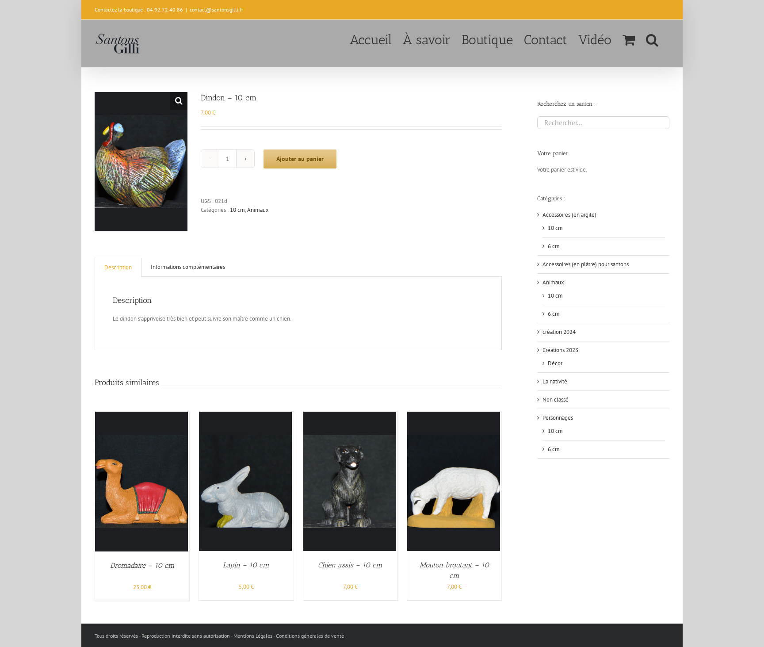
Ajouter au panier (300, 159)
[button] (652, 39)
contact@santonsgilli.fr (216, 9)
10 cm (237, 210)
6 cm (554, 246)
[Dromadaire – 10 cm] (141, 416)
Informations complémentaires (188, 267)
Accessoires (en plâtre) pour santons (585, 264)
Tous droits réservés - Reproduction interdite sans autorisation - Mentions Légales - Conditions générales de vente (219, 635)
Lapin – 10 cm (246, 565)
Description (118, 267)
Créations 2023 (560, 350)
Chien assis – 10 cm (350, 565)
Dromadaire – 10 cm (142, 565)
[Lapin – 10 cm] (245, 416)
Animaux (258, 210)
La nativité (554, 381)
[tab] (118, 267)
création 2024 (559, 332)
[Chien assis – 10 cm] (349, 416)
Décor (555, 363)
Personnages (557, 417)
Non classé (555, 399)
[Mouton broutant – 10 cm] (453, 416)
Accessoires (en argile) (569, 214)
